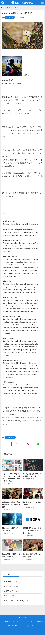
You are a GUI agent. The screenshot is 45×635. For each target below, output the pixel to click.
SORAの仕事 (12, 586)
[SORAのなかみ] (23, 2)
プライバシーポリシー (29, 621)
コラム (10, 596)
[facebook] (19, 617)
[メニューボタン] (42, 2)
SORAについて (6, 621)
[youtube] (25, 617)
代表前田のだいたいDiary (17, 601)
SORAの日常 (10, 17)
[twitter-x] (22, 617)
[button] (7, 444)
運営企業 (40, 621)
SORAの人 (11, 581)
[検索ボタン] (3, 2)
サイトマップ (17, 621)
